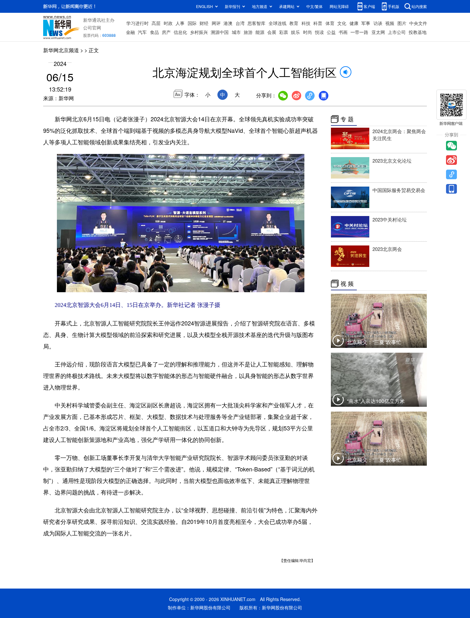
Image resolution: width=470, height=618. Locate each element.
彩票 (283, 32)
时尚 (307, 32)
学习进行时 (137, 23)
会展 (271, 32)
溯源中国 (220, 32)
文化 (341, 23)
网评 (216, 23)
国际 (192, 23)
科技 (306, 23)
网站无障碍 (339, 6)
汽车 (142, 32)
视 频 (347, 283)
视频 (389, 23)
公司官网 (92, 27)
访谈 (377, 23)
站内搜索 (419, 6)
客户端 (369, 6)
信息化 (180, 32)
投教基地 (418, 32)
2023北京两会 (387, 248)
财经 (204, 23)
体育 (329, 23)
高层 (156, 23)
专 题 (347, 119)
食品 (154, 32)
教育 (293, 23)
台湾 (240, 23)
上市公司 (397, 32)
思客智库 (256, 23)
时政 (168, 23)
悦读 (319, 32)
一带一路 (359, 32)
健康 (353, 23)
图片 (401, 23)
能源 (259, 32)
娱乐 (295, 32)
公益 (331, 32)
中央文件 (418, 23)
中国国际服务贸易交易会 (398, 190)
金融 (130, 32)
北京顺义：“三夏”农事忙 (374, 342)
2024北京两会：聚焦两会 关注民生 (399, 134)
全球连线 (277, 23)
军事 (365, 23)
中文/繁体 (314, 6)
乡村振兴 (199, 32)
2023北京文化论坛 (391, 160)
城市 (236, 32)
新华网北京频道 (61, 50)
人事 (180, 23)
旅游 (248, 32)
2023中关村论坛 (389, 219)
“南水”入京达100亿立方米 (376, 401)
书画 (343, 32)
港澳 (227, 23)
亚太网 (378, 32)
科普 (317, 23)
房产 (166, 32)
